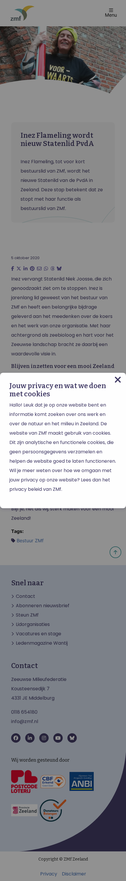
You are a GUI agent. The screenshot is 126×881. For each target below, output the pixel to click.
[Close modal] (117, 380)
